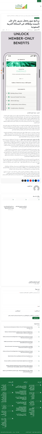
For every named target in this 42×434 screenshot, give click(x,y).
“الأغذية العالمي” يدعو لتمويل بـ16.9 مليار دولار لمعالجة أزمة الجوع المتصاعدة (3, 387)
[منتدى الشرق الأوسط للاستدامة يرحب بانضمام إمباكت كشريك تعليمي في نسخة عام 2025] (8, 202)
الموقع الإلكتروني (17, 310)
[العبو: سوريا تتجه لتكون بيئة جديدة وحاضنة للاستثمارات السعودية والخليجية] (38, 394)
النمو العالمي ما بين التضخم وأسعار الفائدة (4, 407)
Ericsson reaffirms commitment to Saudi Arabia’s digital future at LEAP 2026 (18, 360)
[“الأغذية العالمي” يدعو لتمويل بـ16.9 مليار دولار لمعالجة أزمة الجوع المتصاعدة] (10, 387)
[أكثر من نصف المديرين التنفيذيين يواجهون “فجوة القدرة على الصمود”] (33, 240)
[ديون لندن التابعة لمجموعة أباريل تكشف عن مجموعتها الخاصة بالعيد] (10, 413)
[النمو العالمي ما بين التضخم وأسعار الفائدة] (10, 407)
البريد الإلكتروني (36, 310)
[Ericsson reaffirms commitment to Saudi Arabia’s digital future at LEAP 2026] (36, 362)
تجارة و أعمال (33, 15)
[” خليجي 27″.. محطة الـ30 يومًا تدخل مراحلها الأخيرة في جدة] (38, 403)
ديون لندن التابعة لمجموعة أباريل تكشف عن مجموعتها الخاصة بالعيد (3, 413)
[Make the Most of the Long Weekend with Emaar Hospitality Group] (36, 358)
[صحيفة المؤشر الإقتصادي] (21, 6)
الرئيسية (37, 15)
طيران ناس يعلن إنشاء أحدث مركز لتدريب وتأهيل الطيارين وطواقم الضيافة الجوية (31, 387)
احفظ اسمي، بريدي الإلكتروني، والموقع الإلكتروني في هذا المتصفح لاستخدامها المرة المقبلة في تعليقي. (23, 315)
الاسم (38, 306)
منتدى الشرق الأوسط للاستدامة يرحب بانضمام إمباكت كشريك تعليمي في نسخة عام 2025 (9, 207)
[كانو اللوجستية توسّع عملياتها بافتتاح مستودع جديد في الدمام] (21, 202)
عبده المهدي (36, 29)
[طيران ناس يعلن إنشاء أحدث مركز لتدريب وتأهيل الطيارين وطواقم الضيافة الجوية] (38, 387)
